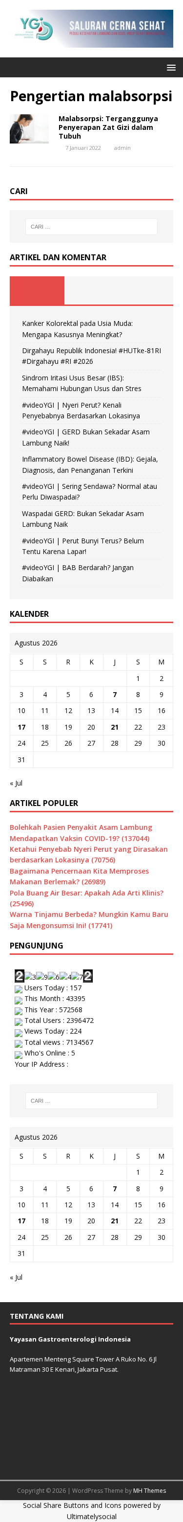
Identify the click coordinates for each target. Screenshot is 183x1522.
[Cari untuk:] (91, 226)
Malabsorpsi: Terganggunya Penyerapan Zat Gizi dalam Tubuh (108, 127)
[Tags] (91, 290)
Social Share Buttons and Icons (72, 1505)
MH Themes (149, 1490)
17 (21, 727)
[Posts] (37, 290)
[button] (170, 67)
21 (115, 727)
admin (122, 147)
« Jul (16, 783)
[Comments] (146, 290)
